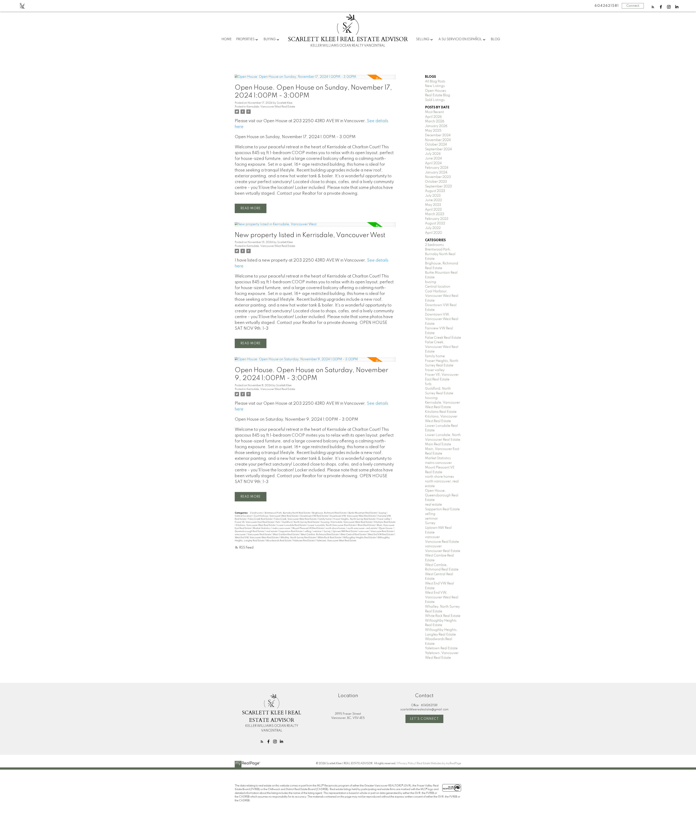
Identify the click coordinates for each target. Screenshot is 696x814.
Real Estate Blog (437, 95)
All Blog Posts (435, 81)
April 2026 (433, 117)
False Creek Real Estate (260, 519)
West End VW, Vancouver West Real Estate (257, 538)
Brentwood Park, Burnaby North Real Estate (288, 513)
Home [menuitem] (226, 39)
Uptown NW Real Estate (345, 531)
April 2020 (433, 232)
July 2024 (433, 153)
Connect (632, 5)
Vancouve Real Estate (382, 531)
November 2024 (438, 140)
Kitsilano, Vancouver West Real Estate (256, 525)
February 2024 (436, 167)
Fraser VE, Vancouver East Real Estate (254, 522)
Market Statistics (262, 528)
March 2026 (434, 121)
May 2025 (433, 130)
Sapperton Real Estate (291, 531)
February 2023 (436, 219)
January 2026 (436, 126)
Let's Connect (424, 718)
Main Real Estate (366, 525)
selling (308, 531)
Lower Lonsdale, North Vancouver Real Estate (332, 525)
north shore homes (336, 528)
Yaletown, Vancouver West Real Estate (336, 541)
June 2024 (433, 158)
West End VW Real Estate (381, 534)
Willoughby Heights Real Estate (359, 538)
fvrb (278, 522)
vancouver (240, 534)
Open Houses (435, 90)
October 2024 (436, 144)
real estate (272, 531)
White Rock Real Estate (330, 538)
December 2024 (438, 135)
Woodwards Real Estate (279, 541)
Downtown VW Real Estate (314, 516)
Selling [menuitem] (422, 39)
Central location (243, 516)
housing (325, 522)
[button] (653, 7)
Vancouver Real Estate (260, 534)
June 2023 (433, 200)
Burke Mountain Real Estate (363, 513)
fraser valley (384, 519)
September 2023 (438, 186)
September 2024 (438, 149)
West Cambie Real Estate (286, 534)
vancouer (364, 531)
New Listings (435, 86)
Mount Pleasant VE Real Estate (308, 528)
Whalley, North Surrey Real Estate (298, 538)
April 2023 (433, 209)
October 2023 (436, 181)
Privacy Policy (406, 763)
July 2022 (433, 228)
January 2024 (436, 172)
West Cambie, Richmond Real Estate (320, 534)
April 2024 (433, 163)
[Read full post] (315, 79)
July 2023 (433, 195)
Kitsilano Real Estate (384, 522)
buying (383, 513)
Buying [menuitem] (270, 39)
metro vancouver (281, 528)
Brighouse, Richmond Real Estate (329, 513)
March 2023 (434, 214)
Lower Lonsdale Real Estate (291, 525)
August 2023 (435, 191)
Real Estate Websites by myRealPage (439, 763)
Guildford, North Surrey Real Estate (301, 522)
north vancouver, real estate (362, 528)
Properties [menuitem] (245, 39)
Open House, (386, 528)
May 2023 (433, 205)
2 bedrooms (256, 513)
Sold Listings (435, 100)
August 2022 (435, 223)
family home (325, 519)
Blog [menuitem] (495, 39)
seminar (317, 531)
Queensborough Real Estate (250, 531)
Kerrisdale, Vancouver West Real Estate (270, 106)
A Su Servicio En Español (460, 39)
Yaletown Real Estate (304, 541)
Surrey (327, 531)
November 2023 (438, 177)
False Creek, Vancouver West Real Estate (295, 519)
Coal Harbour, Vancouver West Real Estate (276, 516)
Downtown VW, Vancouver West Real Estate (353, 516)
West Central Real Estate (353, 534)
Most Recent (434, 112)
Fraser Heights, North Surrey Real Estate (355, 519)
